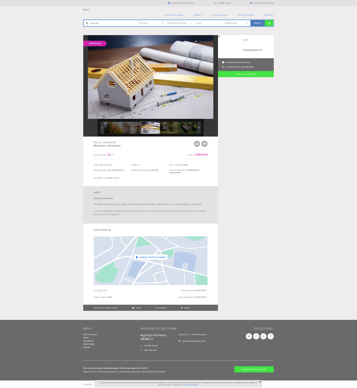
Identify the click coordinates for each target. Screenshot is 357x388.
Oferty (198, 15)
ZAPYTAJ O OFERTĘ (246, 74)
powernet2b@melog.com (238, 62)
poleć (138, 307)
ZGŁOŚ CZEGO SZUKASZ (254, 369)
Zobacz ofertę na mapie (152, 257)
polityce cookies (191, 384)
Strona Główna (174, 15)
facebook (162, 307)
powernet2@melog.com (194, 341)
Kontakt (269, 15)
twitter (187, 307)
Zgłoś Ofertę (245, 15)
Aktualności (219, 15)
